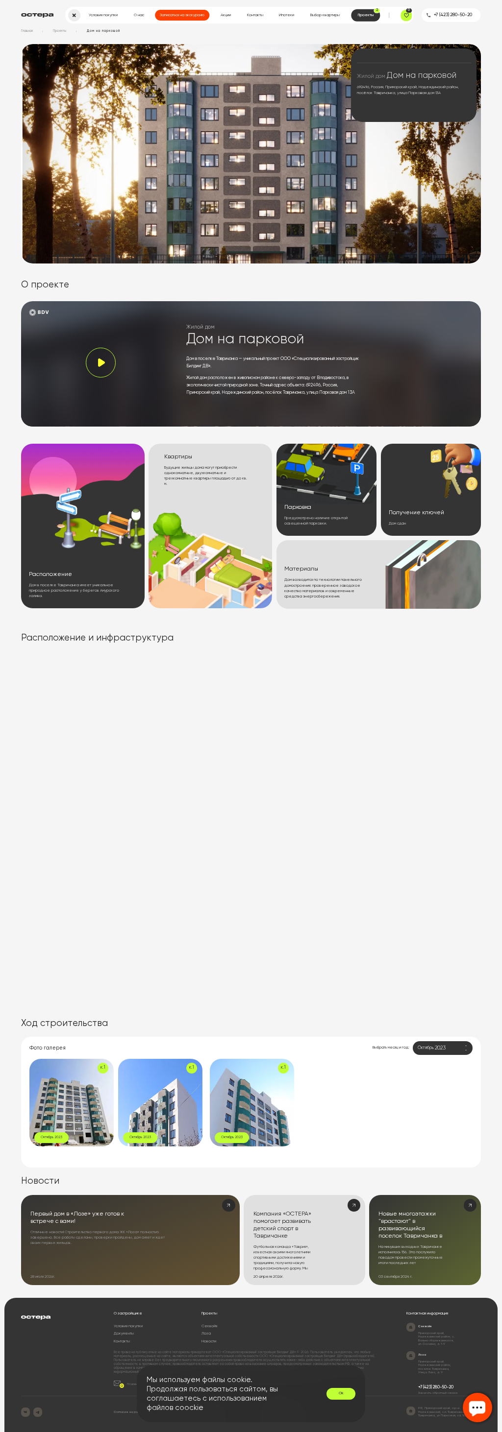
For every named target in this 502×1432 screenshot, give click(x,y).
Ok (341, 1393)
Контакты (255, 15)
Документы (124, 1334)
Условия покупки (103, 15)
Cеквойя (209, 1326)
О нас (139, 15)
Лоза (206, 1334)
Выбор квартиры (325, 15)
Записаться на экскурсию (182, 15)
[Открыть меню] (74, 15)
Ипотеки (286, 15)
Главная (27, 31)
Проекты (368, 13)
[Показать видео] (100, 362)
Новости (208, 1341)
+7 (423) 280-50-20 (453, 15)
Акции (226, 15)
